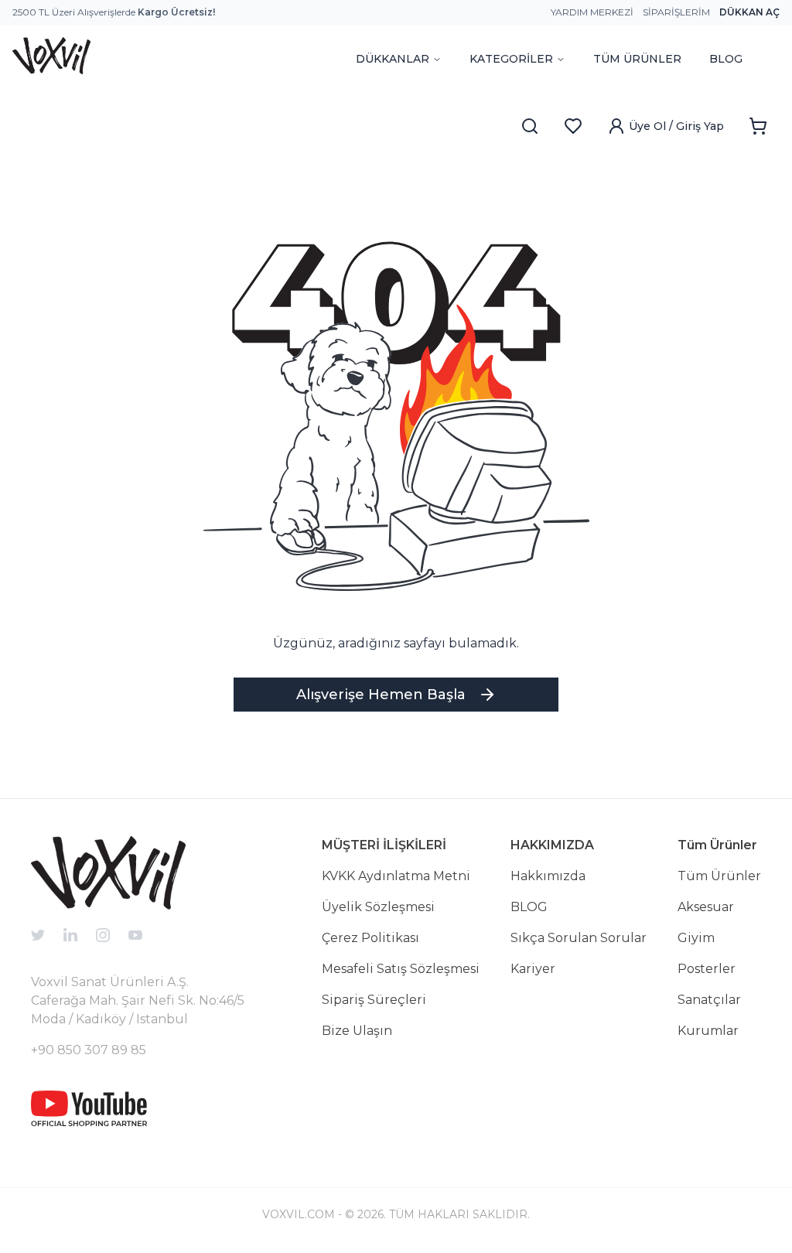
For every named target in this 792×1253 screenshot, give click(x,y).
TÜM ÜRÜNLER (637, 59)
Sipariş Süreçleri (374, 999)
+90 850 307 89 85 (88, 1050)
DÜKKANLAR (392, 59)
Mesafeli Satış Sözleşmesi (401, 968)
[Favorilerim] (573, 126)
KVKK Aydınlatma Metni (396, 876)
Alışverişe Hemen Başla (381, 694)
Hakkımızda (547, 876)
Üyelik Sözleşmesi (378, 907)
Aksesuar (706, 907)
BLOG (725, 59)
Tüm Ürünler (719, 876)
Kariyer (532, 968)
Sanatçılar (709, 999)
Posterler (707, 968)
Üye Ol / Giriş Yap (676, 126)
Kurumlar (708, 1030)
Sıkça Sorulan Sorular (578, 937)
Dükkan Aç (749, 12)
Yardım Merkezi (592, 12)
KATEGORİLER (511, 59)
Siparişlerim (676, 12)
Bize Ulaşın (357, 1030)
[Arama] (529, 126)
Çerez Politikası (370, 937)
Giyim (696, 937)
